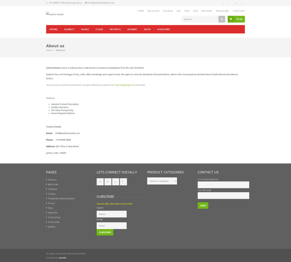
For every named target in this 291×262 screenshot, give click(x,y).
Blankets (69, 29)
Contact (51, 193)
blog (195, 10)
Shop (187, 10)
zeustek (62, 257)
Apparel (54, 29)
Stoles (99, 29)
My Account (153, 10)
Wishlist (51, 226)
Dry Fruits (115, 29)
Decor (147, 29)
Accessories (163, 29)
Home (49, 50)
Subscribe (52, 212)
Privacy (51, 203)
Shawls (85, 29)
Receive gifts (222, 10)
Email (100, 219)
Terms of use (54, 217)
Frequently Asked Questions (61, 198)
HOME (141, 10)
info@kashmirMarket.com (101, 2)
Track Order (239, 10)
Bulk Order (206, 10)
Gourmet (132, 29)
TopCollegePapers (124, 85)
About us (52, 179)
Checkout (168, 10)
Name (100, 207)
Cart (178, 10)
